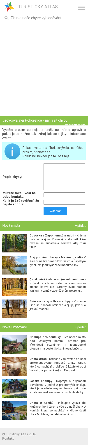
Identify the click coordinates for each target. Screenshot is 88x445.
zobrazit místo (75, 125)
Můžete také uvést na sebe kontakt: (19, 194)
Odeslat (55, 211)
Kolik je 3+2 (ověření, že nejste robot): (20, 202)
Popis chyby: (12, 177)
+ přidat (80, 225)
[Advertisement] (44, 69)
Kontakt (8, 438)
